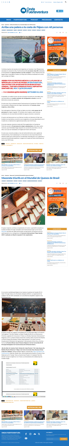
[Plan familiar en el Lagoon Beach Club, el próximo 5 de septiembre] (12, 158)
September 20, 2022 (35, 92)
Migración (20, 30)
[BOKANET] (57, 51)
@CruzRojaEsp (25, 88)
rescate (3, 145)
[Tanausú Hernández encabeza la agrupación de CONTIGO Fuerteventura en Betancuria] (34, 158)
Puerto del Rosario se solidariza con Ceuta (55, 102)
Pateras (36, 143)
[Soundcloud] (5, 2)
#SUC (15, 88)
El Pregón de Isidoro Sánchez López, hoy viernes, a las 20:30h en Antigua (56, 93)
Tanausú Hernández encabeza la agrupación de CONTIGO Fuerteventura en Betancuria (56, 84)
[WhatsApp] (66, 32)
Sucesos (43, 30)
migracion (19, 143)
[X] (7, 2)
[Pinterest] (63, 32)
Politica (29, 30)
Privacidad (51, 442)
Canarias (7, 24)
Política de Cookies (39, 442)
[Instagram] (3, 2)
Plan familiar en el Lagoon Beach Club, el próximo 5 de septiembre (56, 75)
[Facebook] (1, 2)
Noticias (25, 30)
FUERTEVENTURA (10, 30)
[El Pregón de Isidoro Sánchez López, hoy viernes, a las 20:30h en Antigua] (57, 158)
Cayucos (7, 143)
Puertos (41, 143)
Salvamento (9, 145)
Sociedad (38, 30)
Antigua (48, 91)
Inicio (2, 24)
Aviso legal (45, 442)
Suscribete (63, 438)
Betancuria (49, 81)
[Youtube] (9, 2)
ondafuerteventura (28, 143)
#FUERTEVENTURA (34, 83)
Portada (34, 30)
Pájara (15, 30)
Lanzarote (13, 143)
